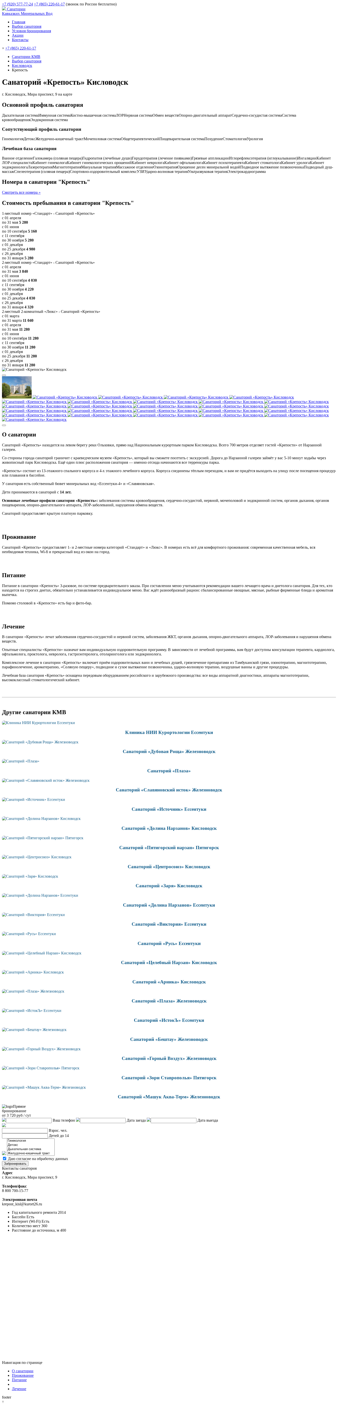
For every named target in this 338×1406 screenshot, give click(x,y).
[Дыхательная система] (30, 1149)
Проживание (23, 1375)
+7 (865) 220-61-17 (49, 4)
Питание (19, 1380)
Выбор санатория (26, 26)
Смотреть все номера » (21, 192)
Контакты (20, 40)
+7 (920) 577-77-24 (17, 4)
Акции (18, 35)
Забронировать (15, 1163)
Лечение (19, 1389)
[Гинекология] (30, 1141)
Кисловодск (22, 65)
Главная (18, 22)
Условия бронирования (31, 31)
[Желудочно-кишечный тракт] (30, 1153)
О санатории (22, 1371)
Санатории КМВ (26, 56)
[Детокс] (30, 1145)
